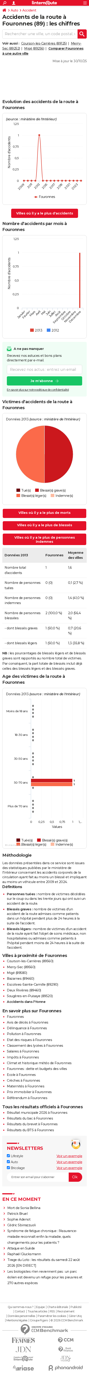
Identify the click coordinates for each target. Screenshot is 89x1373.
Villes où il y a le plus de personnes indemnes (44, 539)
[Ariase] (23, 1367)
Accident (29, 10)
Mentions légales (16, 1320)
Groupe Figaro (39, 1320)
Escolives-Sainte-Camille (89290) (32, 984)
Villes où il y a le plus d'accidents (44, 213)
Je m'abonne (42, 381)
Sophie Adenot (19, 1219)
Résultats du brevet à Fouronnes (32, 1124)
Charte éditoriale (57, 1307)
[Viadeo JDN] (65, 1359)
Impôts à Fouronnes (23, 1057)
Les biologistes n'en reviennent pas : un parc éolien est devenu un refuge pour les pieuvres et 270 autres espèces (44, 1277)
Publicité (76, 1307)
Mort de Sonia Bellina (23, 1208)
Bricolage (17, 1168)
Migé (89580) (17, 973)
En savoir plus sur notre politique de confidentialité (38, 389)
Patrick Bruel (17, 1214)
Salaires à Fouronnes (23, 1051)
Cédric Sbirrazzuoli (21, 1225)
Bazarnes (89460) (20, 978)
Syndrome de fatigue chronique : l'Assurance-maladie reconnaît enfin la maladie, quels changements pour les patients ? (42, 1236)
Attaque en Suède (21, 1248)
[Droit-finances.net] (65, 1349)
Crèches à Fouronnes (23, 1080)
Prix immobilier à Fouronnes (29, 1092)
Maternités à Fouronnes (25, 1086)
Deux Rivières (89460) (24, 990)
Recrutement (66, 1311)
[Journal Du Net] (23, 1349)
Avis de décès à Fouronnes (27, 1022)
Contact (20, 1311)
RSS (52, 1311)
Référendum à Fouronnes (27, 1098)
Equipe (40, 1307)
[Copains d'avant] (23, 1359)
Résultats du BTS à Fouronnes (30, 1130)
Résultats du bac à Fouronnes (30, 1118)
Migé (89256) (34, 48)
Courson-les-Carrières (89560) (30, 961)
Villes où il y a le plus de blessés (44, 525)
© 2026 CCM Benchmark (66, 1320)
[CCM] (65, 1340)
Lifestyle (16, 1156)
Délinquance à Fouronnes (27, 1028)
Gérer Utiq (75, 1316)
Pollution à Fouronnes (24, 1034)
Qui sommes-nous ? (21, 1307)
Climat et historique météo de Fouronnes (39, 1063)
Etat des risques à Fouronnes (29, 1040)
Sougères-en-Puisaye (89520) (30, 996)
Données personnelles (21, 1316)
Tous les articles (37, 1311)
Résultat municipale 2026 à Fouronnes (37, 1113)
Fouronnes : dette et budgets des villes (37, 1069)
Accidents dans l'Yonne (26, 1002)
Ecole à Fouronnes (21, 1075)
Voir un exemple (69, 1156)
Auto (14, 10)
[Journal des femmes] (23, 1340)
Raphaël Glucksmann (24, 1254)
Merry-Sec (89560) (21, 967)
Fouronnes (15, 1017)
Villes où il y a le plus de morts (44, 513)
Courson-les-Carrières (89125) (44, 43)
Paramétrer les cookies (52, 1316)
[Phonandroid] (65, 1368)
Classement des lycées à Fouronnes (35, 1046)
